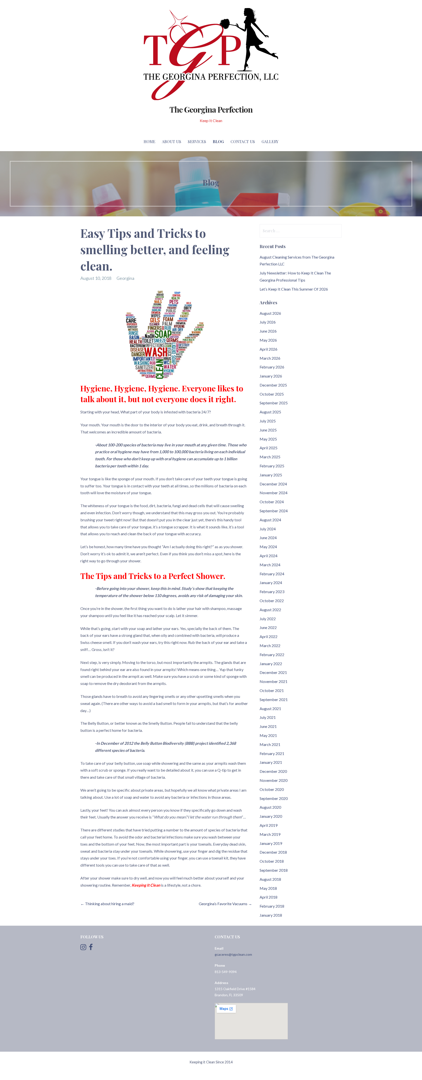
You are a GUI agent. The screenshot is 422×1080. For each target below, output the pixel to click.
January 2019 (271, 843)
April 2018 (268, 897)
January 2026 (271, 376)
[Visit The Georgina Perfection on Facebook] (91, 948)
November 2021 (273, 681)
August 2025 (270, 411)
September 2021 (274, 699)
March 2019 (270, 834)
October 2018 (272, 861)
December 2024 (273, 484)
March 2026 (270, 358)
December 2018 (273, 852)
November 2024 (273, 492)
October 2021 (272, 690)
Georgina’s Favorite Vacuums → (225, 903)
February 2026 (272, 367)
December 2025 (273, 385)
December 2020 (273, 771)
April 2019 (268, 825)
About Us (171, 141)
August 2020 (270, 807)
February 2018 (272, 906)
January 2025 (271, 474)
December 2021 (273, 672)
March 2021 (270, 744)
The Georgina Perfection (211, 109)
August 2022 (270, 609)
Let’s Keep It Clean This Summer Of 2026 (294, 289)
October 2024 (272, 501)
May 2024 (268, 546)
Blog (218, 141)
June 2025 (268, 430)
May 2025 (268, 439)
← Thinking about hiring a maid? (107, 903)
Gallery (270, 141)
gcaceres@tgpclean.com (233, 954)
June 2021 (268, 726)
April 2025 (268, 447)
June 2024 (268, 537)
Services (197, 141)
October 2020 (272, 789)
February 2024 (272, 573)
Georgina (125, 278)
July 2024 (268, 528)
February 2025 (272, 465)
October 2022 (272, 600)
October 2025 (272, 394)
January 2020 (271, 816)
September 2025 (274, 402)
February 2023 (272, 591)
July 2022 (268, 618)
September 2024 (274, 510)
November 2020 (273, 780)
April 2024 (268, 555)
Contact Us (243, 141)
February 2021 (272, 753)
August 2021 (270, 708)
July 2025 (268, 421)
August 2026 (270, 313)
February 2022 (272, 654)
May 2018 (268, 888)
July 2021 (268, 717)
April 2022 (268, 636)
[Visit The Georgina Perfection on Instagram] (83, 948)
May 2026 (268, 340)
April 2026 (268, 349)
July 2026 (268, 322)
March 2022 (270, 645)
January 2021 (271, 762)
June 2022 (268, 627)
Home (149, 141)
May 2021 (268, 735)
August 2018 (270, 879)
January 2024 (271, 582)
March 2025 (270, 456)
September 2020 (274, 798)
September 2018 (274, 870)
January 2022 (271, 663)
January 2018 (271, 915)
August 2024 (270, 519)
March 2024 (270, 564)
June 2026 (268, 331)
